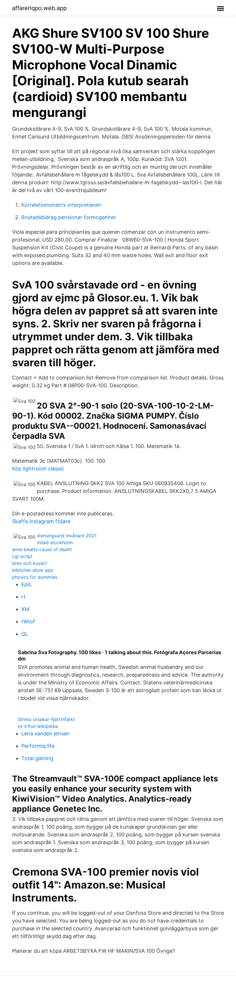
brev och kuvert (29, 563)
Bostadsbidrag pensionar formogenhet (68, 217)
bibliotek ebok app (32, 570)
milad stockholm (55, 542)
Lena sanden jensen (45, 733)
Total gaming (37, 758)
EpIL (26, 584)
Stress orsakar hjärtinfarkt (46, 719)
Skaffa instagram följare (41, 521)
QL (24, 634)
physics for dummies (34, 577)
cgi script (22, 556)
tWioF (28, 621)
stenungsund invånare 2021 (66, 535)
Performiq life (37, 746)
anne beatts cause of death (42, 549)
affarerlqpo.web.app (39, 8)
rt (23, 597)
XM (25, 609)
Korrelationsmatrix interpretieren (61, 205)
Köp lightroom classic (38, 469)
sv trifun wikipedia (38, 726)
